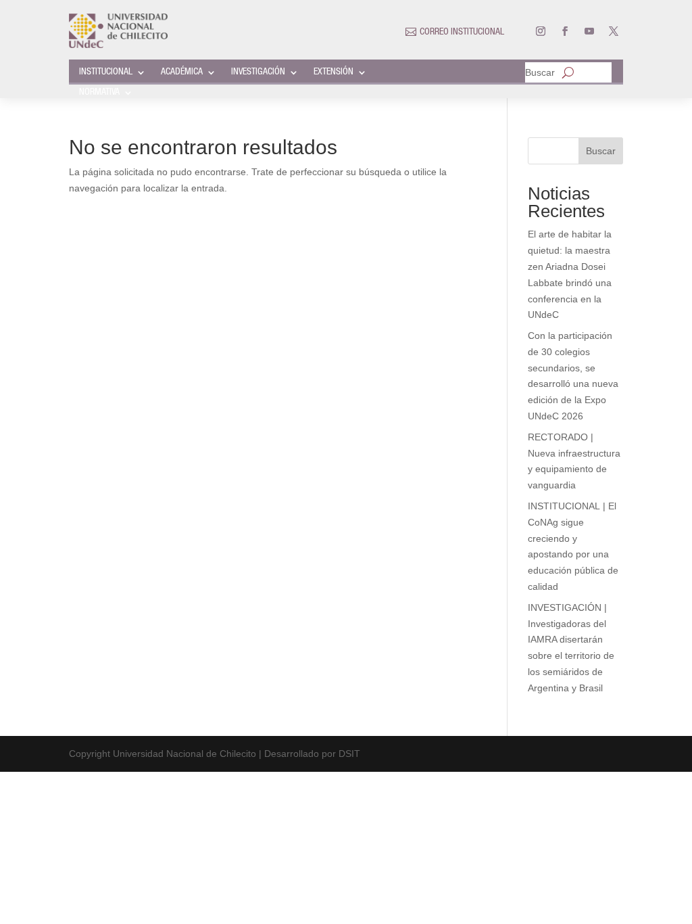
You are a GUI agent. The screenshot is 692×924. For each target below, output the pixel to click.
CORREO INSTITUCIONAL (462, 32)
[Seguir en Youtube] (589, 31)
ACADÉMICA (182, 72)
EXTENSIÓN (333, 72)
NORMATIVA (99, 92)
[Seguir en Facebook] (564, 31)
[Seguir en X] (613, 31)
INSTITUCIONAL (105, 72)
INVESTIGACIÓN (258, 72)
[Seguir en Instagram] (540, 31)
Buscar (540, 73)
